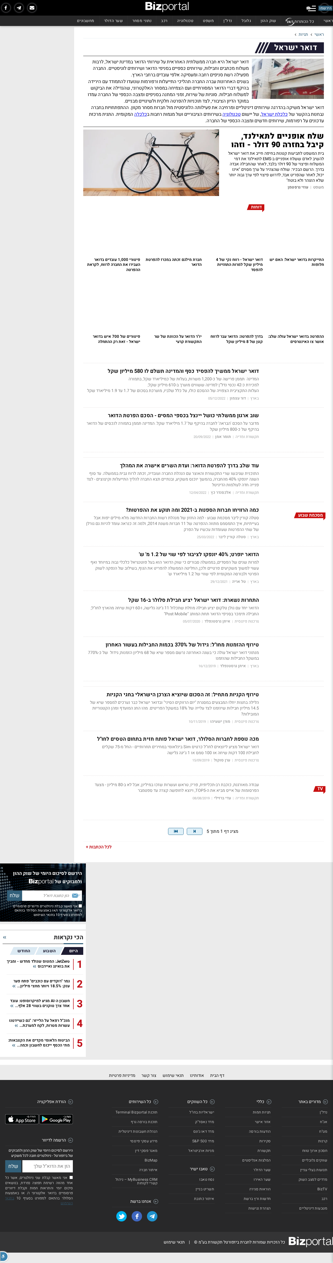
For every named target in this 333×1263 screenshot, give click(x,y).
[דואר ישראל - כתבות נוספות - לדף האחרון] (176, 831)
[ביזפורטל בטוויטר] (121, 1216)
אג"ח (323, 1122)
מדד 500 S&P (203, 1141)
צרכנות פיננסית (247, 621)
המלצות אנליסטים (256, 1160)
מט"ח (323, 1131)
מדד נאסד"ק (204, 1122)
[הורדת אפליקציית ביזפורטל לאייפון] (22, 1123)
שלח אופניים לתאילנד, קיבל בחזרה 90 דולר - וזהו (277, 141)
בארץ (254, 398)
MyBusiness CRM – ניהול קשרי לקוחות (137, 1181)
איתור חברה (148, 1170)
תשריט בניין (205, 1189)
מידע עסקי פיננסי (144, 1141)
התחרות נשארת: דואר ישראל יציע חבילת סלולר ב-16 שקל (193, 600)
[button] (4, 1256)
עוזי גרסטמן (298, 187)
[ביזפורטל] (167, 7)
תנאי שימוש (173, 1075)
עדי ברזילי (222, 798)
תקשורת (264, 1150)
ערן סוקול (222, 760)
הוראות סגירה (260, 1189)
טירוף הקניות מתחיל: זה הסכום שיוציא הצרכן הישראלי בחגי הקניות (183, 694)
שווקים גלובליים (315, 1160)
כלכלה (140, 114)
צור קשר (149, 1075)
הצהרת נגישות (259, 1208)
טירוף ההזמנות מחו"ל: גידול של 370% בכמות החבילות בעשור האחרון (182, 644)
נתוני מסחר (141, 21)
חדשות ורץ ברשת (257, 1198)
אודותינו (197, 1075)
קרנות (323, 1141)
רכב (164, 21)
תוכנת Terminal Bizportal (137, 1112)
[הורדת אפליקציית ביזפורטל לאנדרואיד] (56, 1123)
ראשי (328, 21)
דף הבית (217, 1075)
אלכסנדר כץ (221, 493)
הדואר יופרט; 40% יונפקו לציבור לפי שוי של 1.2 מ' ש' (199, 554)
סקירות (265, 1141)
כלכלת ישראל (274, 114)
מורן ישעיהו (220, 722)
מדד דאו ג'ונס (203, 1131)
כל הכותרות (304, 21)
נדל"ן (227, 21)
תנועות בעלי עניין (314, 1170)
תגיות (303, 34)
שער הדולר (113, 21)
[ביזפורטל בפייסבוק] (6, 7)
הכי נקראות (68, 938)
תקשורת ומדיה (247, 437)
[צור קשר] (32, 7)
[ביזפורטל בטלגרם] (19, 7)
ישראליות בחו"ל (201, 1112)
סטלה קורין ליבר (232, 537)
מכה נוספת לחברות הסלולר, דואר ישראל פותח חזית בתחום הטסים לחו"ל (178, 739)
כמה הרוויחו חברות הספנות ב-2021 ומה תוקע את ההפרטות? (192, 510)
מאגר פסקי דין (146, 1150)
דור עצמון (238, 398)
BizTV (322, 1189)
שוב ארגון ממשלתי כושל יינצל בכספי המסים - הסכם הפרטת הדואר (183, 415)
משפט (208, 21)
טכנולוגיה (185, 21)
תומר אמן (223, 437)
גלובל (246, 21)
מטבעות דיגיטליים (313, 1208)
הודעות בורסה (260, 1131)
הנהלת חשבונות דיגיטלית (138, 1131)
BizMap (151, 1160)
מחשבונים (85, 21)
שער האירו (262, 1179)
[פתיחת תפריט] (311, 8)
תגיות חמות (262, 1112)
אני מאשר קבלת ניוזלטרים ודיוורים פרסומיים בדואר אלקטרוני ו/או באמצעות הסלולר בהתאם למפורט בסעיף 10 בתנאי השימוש (47, 910)
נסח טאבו (206, 1179)
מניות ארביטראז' (201, 1150)
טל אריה (239, 582)
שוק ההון (268, 21)
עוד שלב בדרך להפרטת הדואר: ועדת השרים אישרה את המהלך (189, 465)
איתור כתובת (204, 1198)
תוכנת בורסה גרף (144, 1122)
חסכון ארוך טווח (315, 1150)
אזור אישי (263, 1122)
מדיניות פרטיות (122, 1075)
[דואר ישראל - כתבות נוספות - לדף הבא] (194, 831)
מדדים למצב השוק (313, 1179)
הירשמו (325, 8)
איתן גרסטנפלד (217, 621)
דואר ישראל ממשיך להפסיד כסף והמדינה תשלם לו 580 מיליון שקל (183, 371)
